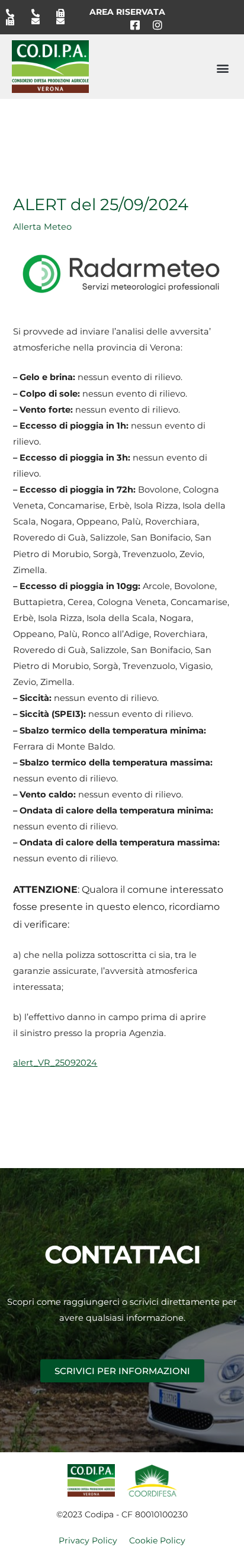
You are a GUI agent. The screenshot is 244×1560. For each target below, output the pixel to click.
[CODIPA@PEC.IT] (64, 21)
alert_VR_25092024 (55, 1062)
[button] (222, 68)
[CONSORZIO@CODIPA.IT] (39, 21)
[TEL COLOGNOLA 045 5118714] (39, 13)
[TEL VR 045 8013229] (14, 13)
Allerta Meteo (42, 226)
